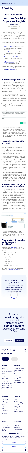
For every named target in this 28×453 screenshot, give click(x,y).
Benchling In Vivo (6, 380)
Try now (15, 3)
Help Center (4, 410)
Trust (15, 409)
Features (16, 424)
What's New (4, 399)
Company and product (16, 14)
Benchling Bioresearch (4, 369)
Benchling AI (4, 381)
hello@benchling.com (14, 269)
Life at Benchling (18, 403)
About (15, 399)
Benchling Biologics (6, 371)
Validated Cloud (5, 389)
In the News (17, 408)
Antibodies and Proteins (18, 374)
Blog (6, 14)
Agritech (16, 372)
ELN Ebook (17, 427)
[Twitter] (16, 28)
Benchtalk (4, 413)
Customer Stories (6, 425)
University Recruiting (17, 405)
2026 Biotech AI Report (5, 428)
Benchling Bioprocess (4, 374)
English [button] (23, 2)
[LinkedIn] (14, 28)
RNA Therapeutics (19, 382)
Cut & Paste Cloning (9, 46)
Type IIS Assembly (8, 51)
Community (4, 412)
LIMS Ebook (17, 431)
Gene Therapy (18, 378)
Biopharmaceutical (19, 368)
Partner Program (18, 411)
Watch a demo (8, 340)
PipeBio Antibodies (6, 387)
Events (3, 406)
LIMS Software (18, 429)
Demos (3, 408)
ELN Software (17, 425)
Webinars (3, 404)
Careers (16, 401)
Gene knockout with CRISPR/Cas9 (13, 56)
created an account (10, 69)
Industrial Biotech (19, 370)
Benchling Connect (6, 383)
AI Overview (4, 424)
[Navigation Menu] (25, 8)
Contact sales (19, 340)
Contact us (5, 358)
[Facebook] (12, 28)
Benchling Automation (4, 377)
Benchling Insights (6, 385)
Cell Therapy (17, 377)
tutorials (13, 247)
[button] (26, 2)
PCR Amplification (9, 62)
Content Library (5, 403)
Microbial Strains (18, 380)
